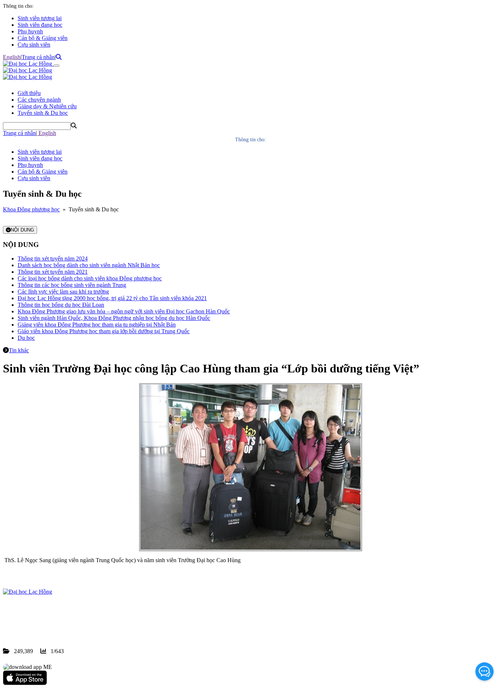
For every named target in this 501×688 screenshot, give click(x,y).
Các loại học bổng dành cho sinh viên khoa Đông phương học (90, 278)
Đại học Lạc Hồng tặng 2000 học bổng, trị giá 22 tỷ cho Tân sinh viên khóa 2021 (112, 298)
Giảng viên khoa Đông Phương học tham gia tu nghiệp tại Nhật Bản (97, 324)
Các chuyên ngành (39, 100)
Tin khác (19, 350)
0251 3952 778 (62, 618)
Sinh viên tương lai (40, 18)
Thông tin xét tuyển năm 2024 (53, 258)
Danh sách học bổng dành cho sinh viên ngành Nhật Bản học (89, 265)
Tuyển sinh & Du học (43, 113)
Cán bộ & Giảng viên (42, 38)
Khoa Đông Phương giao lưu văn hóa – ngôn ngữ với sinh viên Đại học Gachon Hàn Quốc (124, 311)
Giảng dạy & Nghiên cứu (47, 106)
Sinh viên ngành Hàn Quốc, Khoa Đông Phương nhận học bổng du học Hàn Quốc (114, 318)
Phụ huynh (30, 31)
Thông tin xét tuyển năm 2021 (53, 272)
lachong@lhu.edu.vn (58, 625)
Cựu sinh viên (34, 44)
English (12, 57)
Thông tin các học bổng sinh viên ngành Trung (72, 285)
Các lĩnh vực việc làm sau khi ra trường (63, 291)
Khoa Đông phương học (31, 209)
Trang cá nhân (38, 57)
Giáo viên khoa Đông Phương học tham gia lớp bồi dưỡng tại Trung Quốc (104, 331)
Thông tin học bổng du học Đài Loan (61, 305)
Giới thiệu (29, 93)
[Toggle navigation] (56, 66)
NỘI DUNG (22, 230)
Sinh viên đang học (40, 25)
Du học (26, 338)
